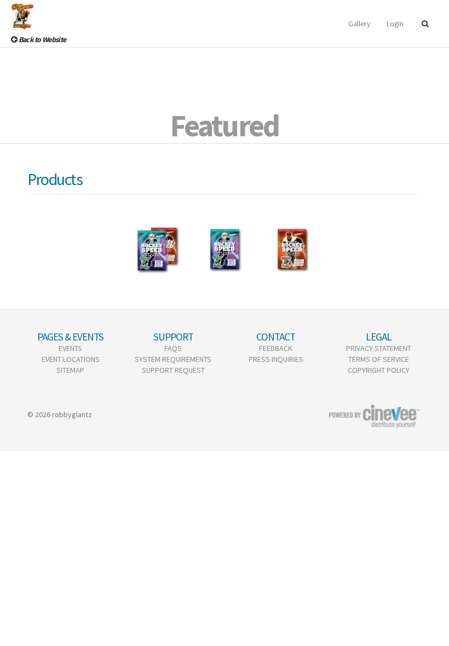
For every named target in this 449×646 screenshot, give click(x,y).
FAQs (173, 348)
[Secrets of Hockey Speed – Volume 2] (291, 249)
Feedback (275, 348)
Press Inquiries (276, 359)
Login (395, 23)
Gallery (359, 23)
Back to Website (41, 39)
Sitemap (70, 370)
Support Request (173, 370)
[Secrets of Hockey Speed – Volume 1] (224, 249)
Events (70, 348)
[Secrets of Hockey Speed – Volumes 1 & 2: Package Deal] (157, 249)
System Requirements (173, 359)
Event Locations (71, 359)
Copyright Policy (379, 370)
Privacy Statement (378, 348)
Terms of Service (378, 359)
